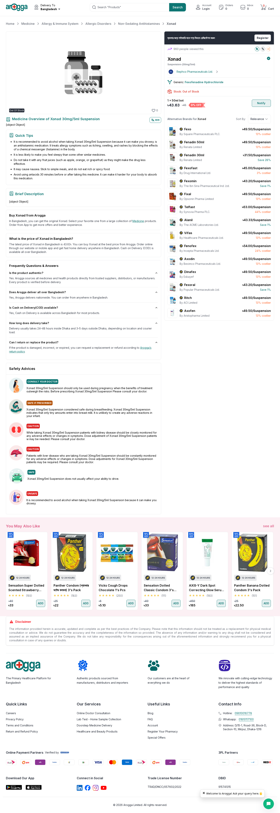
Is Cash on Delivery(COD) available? (33, 307)
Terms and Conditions (19, 725)
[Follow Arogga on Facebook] (87, 788)
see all (268, 526)
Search (178, 7)
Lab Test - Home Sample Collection (99, 719)
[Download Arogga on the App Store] (34, 787)
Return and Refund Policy (22, 731)
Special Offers (157, 737)
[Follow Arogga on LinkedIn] (79, 788)
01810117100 (246, 719)
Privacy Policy (15, 719)
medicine (138, 221)
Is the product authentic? (26, 272)
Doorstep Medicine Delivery (94, 725)
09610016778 (243, 713)
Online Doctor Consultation (93, 713)
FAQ (150, 719)
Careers (11, 713)
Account (153, 725)
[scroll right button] (270, 571)
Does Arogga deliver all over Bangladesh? (37, 292)
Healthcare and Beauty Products (97, 731)
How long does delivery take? (29, 323)
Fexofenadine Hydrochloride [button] (204, 82)
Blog (150, 713)
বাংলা (157, 120)
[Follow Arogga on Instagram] (95, 788)
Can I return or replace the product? (33, 342)
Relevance (257, 119)
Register (263, 37)
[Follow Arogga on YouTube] (103, 788)
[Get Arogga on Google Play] (14, 787)
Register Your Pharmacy (163, 731)
